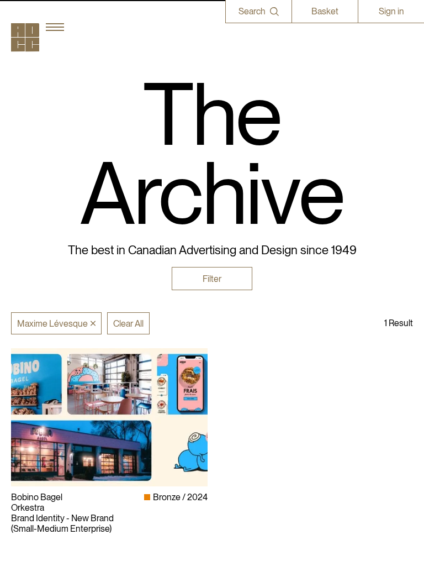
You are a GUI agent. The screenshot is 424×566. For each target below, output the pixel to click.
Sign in (391, 11)
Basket (324, 11)
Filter (212, 279)
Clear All (128, 323)
